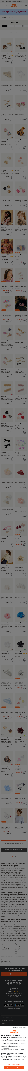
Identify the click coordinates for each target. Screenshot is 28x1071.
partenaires (6, 1048)
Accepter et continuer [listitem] (14, 1068)
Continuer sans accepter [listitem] (19, 1027)
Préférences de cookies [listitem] (14, 1064)
